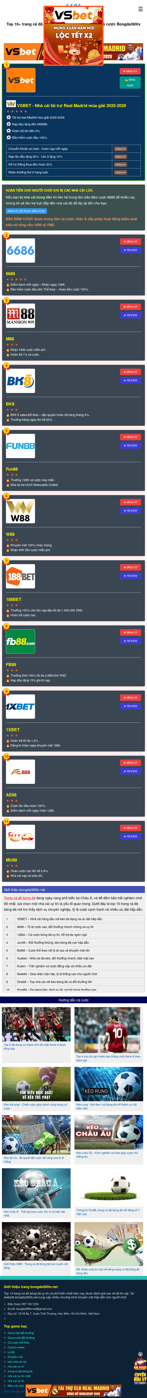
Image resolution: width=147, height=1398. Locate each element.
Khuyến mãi (15, 1357)
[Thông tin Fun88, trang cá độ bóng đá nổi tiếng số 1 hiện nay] (108, 1205)
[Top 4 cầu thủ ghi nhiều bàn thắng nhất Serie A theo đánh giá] (107, 1051)
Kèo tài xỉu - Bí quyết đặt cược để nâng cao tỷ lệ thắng (34, 1159)
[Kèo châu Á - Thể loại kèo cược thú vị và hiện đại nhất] (36, 1206)
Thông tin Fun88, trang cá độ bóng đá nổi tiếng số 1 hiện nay (108, 1212)
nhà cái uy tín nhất (19, 1376)
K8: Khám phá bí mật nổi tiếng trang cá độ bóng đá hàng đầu (107, 1271)
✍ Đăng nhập (130, 82)
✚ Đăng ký (130, 71)
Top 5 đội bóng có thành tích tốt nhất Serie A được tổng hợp (35, 1046)
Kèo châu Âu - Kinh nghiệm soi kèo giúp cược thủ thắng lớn (107, 1154)
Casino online (16, 1347)
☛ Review (130, 250)
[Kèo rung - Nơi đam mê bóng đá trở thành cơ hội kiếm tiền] (108, 1099)
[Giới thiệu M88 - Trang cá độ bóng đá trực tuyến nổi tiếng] (36, 1259)
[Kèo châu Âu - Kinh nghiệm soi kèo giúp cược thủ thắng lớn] (108, 1147)
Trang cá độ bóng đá (19, 897)
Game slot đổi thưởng (21, 1338)
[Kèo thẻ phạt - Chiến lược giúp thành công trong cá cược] (36, 1099)
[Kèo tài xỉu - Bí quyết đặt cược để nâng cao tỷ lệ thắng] (36, 1152)
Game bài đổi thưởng (21, 1333)
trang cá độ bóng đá (20, 1371)
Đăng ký (120, 148)
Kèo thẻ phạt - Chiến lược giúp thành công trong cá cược (35, 1106)
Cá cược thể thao (18, 1342)
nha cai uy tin (16, 1366)
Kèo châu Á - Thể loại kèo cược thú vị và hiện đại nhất (34, 1213)
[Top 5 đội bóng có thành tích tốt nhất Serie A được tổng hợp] (36, 1039)
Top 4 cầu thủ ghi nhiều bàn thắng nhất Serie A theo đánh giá (108, 1058)
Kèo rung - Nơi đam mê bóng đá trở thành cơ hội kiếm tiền (106, 1106)
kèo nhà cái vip (17, 1361)
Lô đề (11, 1352)
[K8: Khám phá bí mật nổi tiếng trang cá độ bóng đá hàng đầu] (108, 1264)
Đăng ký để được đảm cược (26, 211)
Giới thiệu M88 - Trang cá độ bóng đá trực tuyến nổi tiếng (36, 1266)
